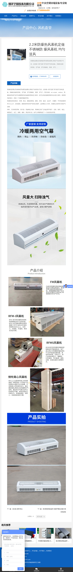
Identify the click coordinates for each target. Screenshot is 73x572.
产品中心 (14, 16)
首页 (5, 16)
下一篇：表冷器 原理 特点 (15, 509)
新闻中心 (32, 16)
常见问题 (41, 16)
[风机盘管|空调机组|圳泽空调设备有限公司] (18, 4)
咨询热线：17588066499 (39, 76)
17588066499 (43, 10)
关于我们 (49, 16)
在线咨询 (55, 76)
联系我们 (58, 16)
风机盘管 (23, 16)
